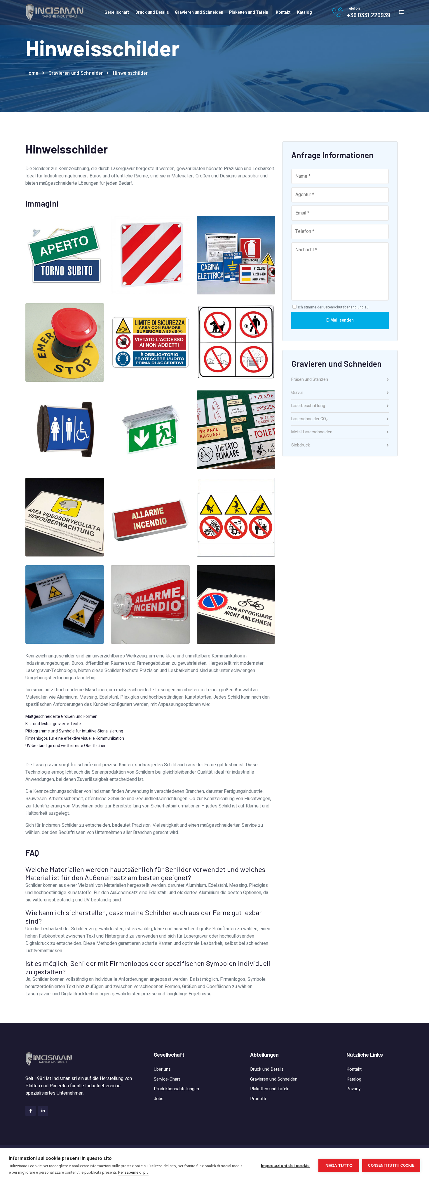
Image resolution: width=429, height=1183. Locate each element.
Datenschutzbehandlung (343, 307)
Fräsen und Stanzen (309, 380)
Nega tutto (339, 1165)
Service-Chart (167, 1079)
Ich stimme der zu (333, 307)
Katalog (304, 12)
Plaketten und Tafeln (248, 12)
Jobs (158, 1098)
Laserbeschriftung (308, 406)
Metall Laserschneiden (311, 432)
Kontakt (283, 12)
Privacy (353, 1089)
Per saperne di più (133, 1172)
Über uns (162, 1069)
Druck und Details (152, 12)
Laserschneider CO (309, 419)
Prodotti (258, 1098)
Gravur (297, 393)
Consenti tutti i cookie (391, 1165)
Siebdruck (300, 445)
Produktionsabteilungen (176, 1089)
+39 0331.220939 (368, 14)
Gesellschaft (116, 12)
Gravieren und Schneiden (199, 12)
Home (31, 73)
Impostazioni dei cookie (285, 1165)
